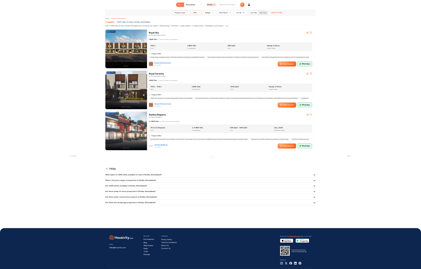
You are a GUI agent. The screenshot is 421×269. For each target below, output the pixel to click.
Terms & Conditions (169, 242)
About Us (165, 245)
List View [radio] (253, 13)
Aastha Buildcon (161, 145)
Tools (146, 251)
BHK (195, 13)
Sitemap (147, 254)
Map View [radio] (263, 13)
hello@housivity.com (117, 248)
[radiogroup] (258, 13)
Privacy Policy (166, 239)
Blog (145, 242)
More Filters (223, 13)
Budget (207, 13)
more (226, 26)
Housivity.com (294, 236)
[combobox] (193, 5)
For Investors (149, 239)
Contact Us (165, 248)
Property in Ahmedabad (118, 18)
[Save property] (311, 33)
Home (107, 18)
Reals (146, 248)
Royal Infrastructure (162, 63)
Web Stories (148, 245)
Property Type (179, 13)
